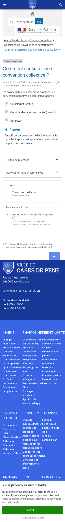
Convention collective (24, 192)
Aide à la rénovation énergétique (29, 351)
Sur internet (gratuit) (21, 103)
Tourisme (50, 413)
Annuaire (11, 477)
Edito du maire (11, 347)
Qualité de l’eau (12, 367)
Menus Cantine (12, 436)
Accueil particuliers (15, 40)
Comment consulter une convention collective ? (32, 49)
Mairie (8, 332)
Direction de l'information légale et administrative (29, 244)
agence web (37, 247)
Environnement (37, 332)
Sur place (15, 120)
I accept (32, 510)
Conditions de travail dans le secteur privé (29, 44)
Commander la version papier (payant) (32, 112)
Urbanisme (31, 413)
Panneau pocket (51, 375)
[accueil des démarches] (32, 13)
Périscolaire (10, 425)
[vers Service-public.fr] (37, 30)
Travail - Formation (40, 40)
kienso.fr (48, 247)
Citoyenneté (53, 332)
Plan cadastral (31, 443)
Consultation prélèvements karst (30, 463)
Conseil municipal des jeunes (50, 351)
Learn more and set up (32, 518)
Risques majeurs (32, 447)
